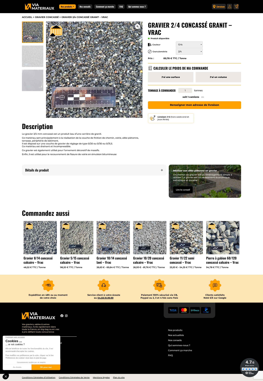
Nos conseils (85, 6)
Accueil (27, 17)
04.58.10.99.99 (105, 298)
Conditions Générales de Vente (74, 377)
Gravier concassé (47, 17)
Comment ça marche (105, 6)
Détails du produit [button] (37, 170)
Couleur (156, 44)
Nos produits (66, 6)
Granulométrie (160, 51)
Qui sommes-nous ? (137, 6)
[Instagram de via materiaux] (66, 316)
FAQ (121, 6)
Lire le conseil (183, 189)
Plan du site (119, 377)
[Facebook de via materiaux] (62, 316)
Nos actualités (176, 335)
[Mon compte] (229, 6)
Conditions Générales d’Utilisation (38, 377)
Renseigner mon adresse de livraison (194, 104)
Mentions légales (101, 377)
